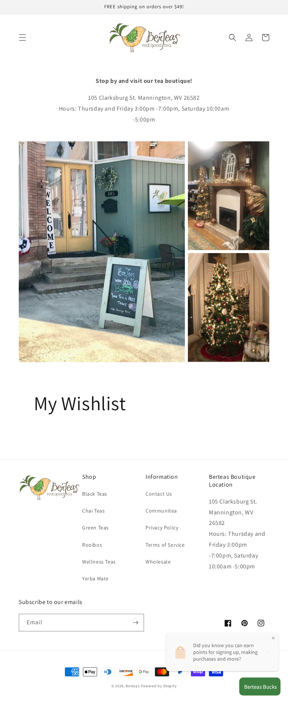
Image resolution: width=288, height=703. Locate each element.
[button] (22, 37)
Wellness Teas (99, 561)
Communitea (161, 510)
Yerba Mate (95, 578)
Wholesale (158, 561)
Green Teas (95, 527)
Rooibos (92, 544)
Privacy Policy (162, 527)
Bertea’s (133, 686)
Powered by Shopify (159, 686)
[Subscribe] (135, 622)
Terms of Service (165, 544)
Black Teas (94, 493)
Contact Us (159, 493)
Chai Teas (93, 510)
